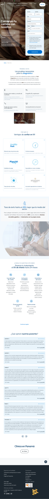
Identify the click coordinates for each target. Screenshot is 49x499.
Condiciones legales (24, 324)
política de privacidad (33, 42)
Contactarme (35, 52)
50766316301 (17, 0)
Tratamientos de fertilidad (11, 3)
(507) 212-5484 (5, 42)
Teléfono (32, 26)
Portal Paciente (39, 0)
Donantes (18, 5)
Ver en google (40, 347)
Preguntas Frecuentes (8, 476)
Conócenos (24, 5)
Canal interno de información (10, 485)
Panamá (45, 0)
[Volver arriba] (45, 461)
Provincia (29, 21)
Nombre (28, 11)
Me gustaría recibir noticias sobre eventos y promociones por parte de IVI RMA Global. (35, 47)
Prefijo (28, 26)
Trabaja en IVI (28, 479)
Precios (30, 3)
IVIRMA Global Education (30, 474)
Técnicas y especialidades (23, 3)
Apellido (36, 11)
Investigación (28, 476)
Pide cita (42, 4)
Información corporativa (30, 472)
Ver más (7, 347)
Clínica (35, 3)
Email (28, 31)
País (28, 16)
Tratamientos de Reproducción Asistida (12, 472)
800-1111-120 (13, 44)
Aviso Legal (6, 481)
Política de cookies (8, 483)
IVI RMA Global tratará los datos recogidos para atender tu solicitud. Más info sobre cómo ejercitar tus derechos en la (35, 40)
